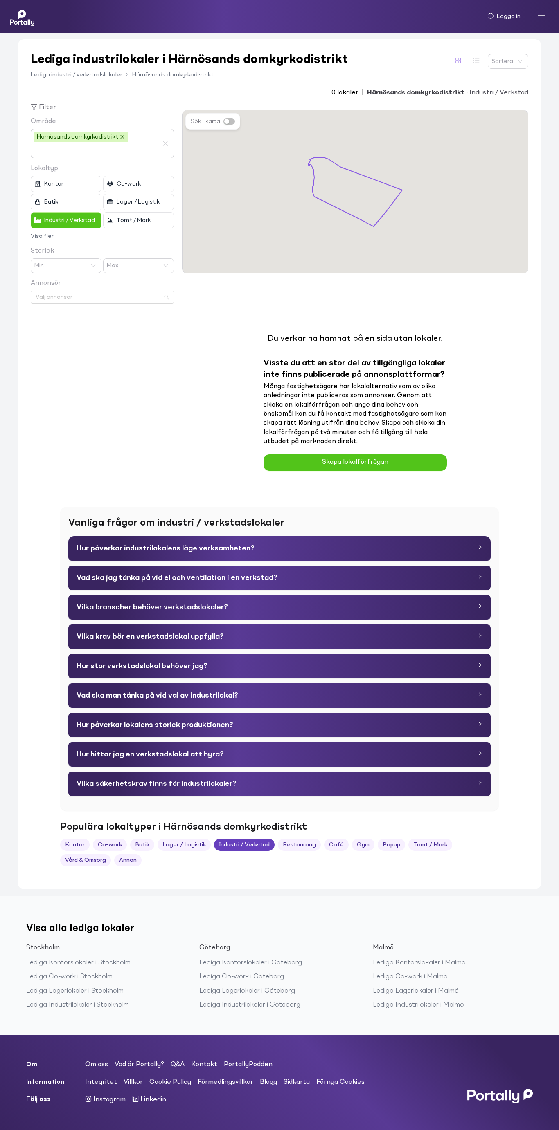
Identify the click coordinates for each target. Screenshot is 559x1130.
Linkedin (152, 1099)
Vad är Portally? (139, 1064)
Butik (142, 845)
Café (336, 845)
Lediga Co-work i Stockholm (69, 976)
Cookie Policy (170, 1082)
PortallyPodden (248, 1064)
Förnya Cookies (340, 1082)
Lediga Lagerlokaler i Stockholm (75, 991)
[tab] (279, 548)
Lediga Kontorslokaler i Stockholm (78, 963)
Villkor (133, 1082)
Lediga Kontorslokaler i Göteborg (250, 963)
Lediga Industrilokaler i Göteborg (249, 1005)
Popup (391, 845)
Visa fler (42, 236)
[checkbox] (66, 184)
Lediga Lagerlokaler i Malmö (416, 991)
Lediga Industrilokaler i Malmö (418, 1005)
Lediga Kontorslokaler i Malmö (419, 963)
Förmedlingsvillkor (225, 1082)
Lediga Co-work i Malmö (410, 976)
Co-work (110, 845)
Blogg (268, 1082)
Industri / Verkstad (244, 845)
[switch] (229, 121)
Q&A (178, 1064)
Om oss (96, 1064)
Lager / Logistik (184, 845)
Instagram (109, 1099)
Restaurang (299, 845)
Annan (128, 860)
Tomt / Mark (430, 845)
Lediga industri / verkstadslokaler (76, 75)
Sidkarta (297, 1082)
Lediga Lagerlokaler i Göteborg (247, 991)
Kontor (75, 845)
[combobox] (96, 150)
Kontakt (204, 1064)
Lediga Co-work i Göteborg (241, 976)
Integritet (101, 1082)
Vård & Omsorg (85, 860)
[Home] (22, 16)
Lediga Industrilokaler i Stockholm (77, 1005)
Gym (363, 845)
